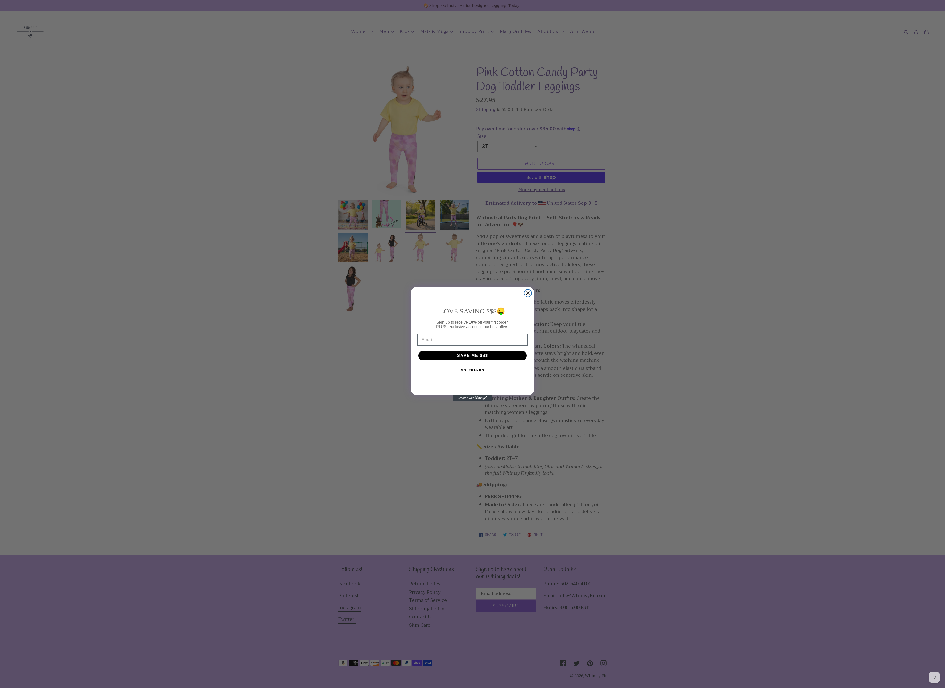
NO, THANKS (472, 370)
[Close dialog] (528, 293)
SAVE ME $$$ (472, 355)
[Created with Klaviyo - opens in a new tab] (472, 398)
